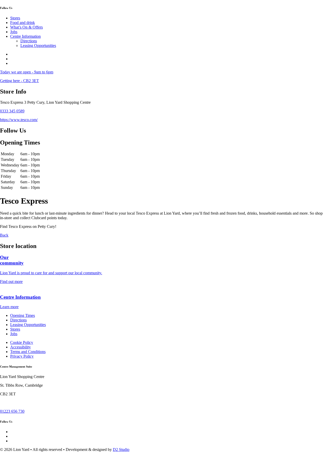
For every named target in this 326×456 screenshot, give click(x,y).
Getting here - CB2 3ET (19, 81)
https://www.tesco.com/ (19, 120)
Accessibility (20, 347)
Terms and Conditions (28, 351)
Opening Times (22, 315)
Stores (15, 18)
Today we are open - (26, 72)
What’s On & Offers (26, 27)
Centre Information (25, 36)
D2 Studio (121, 449)
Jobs (13, 32)
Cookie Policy (21, 342)
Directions (28, 41)
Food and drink (22, 22)
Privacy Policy (22, 356)
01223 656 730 (12, 411)
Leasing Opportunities (38, 45)
